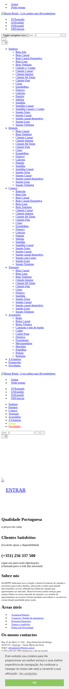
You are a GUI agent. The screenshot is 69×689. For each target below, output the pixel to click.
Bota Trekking (24, 64)
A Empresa (14, 359)
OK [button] (34, 682)
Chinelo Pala (23, 80)
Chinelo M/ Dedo (25, 77)
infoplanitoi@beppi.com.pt (21, 647)
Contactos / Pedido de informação (27, 618)
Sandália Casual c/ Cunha (30, 109)
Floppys (20, 90)
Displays (20, 337)
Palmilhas (21, 349)
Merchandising (24, 343)
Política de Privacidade (22, 627)
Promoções (14, 362)
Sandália (20, 102)
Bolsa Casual (23, 321)
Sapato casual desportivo (29, 118)
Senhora (13, 48)
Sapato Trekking (25, 124)
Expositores (22, 340)
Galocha (20, 93)
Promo (12, 423)
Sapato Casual (23, 115)
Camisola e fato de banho (30, 327)
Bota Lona (21, 61)
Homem (13, 128)
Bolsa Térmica (24, 324)
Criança (12, 188)
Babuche (20, 191)
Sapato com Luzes (26, 257)
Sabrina (20, 99)
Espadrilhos (22, 86)
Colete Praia (22, 333)
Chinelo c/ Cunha (25, 67)
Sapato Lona (23, 121)
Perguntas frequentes (21, 621)
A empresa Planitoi (20, 615)
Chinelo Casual (24, 70)
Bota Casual (22, 55)
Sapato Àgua (23, 112)
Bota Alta (21, 51)
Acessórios (14, 314)
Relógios (20, 356)
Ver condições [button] (28, 673)
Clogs (19, 83)
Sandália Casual (24, 105)
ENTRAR (16, 490)
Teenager (13, 267)
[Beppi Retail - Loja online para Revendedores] (28, 13)
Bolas (19, 318)
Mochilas (21, 346)
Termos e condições (20, 624)
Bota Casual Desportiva (29, 58)
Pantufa (20, 96)
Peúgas (20, 352)
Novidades (14, 365)
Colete (19, 330)
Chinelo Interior (24, 74)
